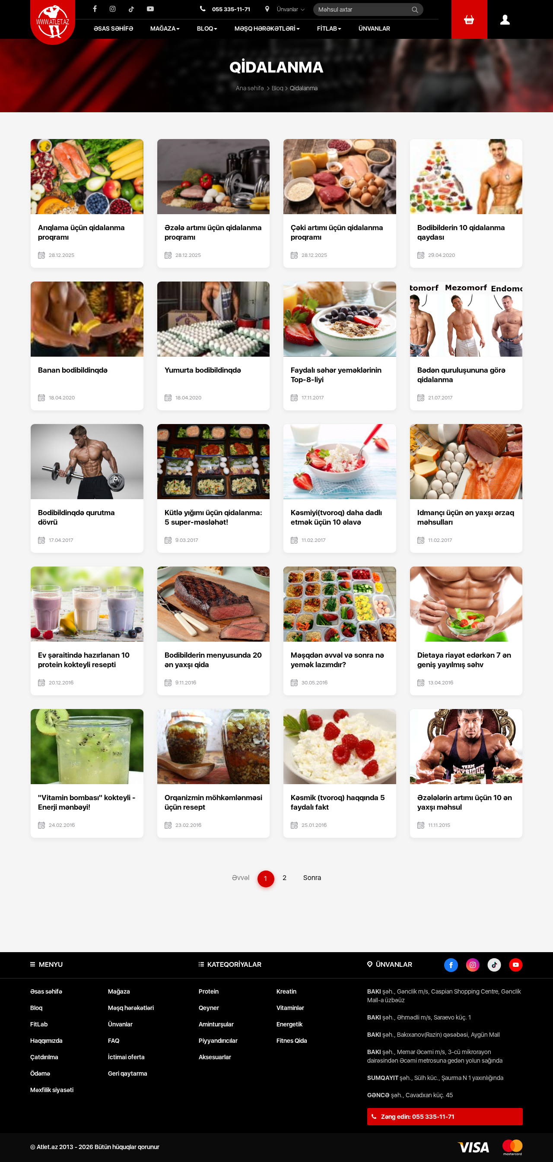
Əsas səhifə (46, 991)
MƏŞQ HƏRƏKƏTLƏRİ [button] (265, 28)
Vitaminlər (290, 1007)
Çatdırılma (44, 1057)
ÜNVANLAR (374, 28)
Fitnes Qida (291, 1040)
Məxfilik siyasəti (51, 1089)
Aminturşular (216, 1024)
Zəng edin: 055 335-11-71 (417, 1116)
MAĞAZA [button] (162, 28)
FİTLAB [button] (327, 28)
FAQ (113, 1040)
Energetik (289, 1024)
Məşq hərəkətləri (131, 1007)
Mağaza (119, 991)
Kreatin (286, 991)
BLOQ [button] (205, 28)
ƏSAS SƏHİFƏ (113, 28)
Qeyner (209, 1007)
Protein (209, 991)
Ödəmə (40, 1073)
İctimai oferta (126, 1057)
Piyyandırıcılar (218, 1040)
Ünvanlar (120, 1024)
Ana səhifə (250, 88)
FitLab (39, 1024)
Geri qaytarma (127, 1073)
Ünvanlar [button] (287, 9)
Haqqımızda (46, 1040)
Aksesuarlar (215, 1057)
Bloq (277, 88)
